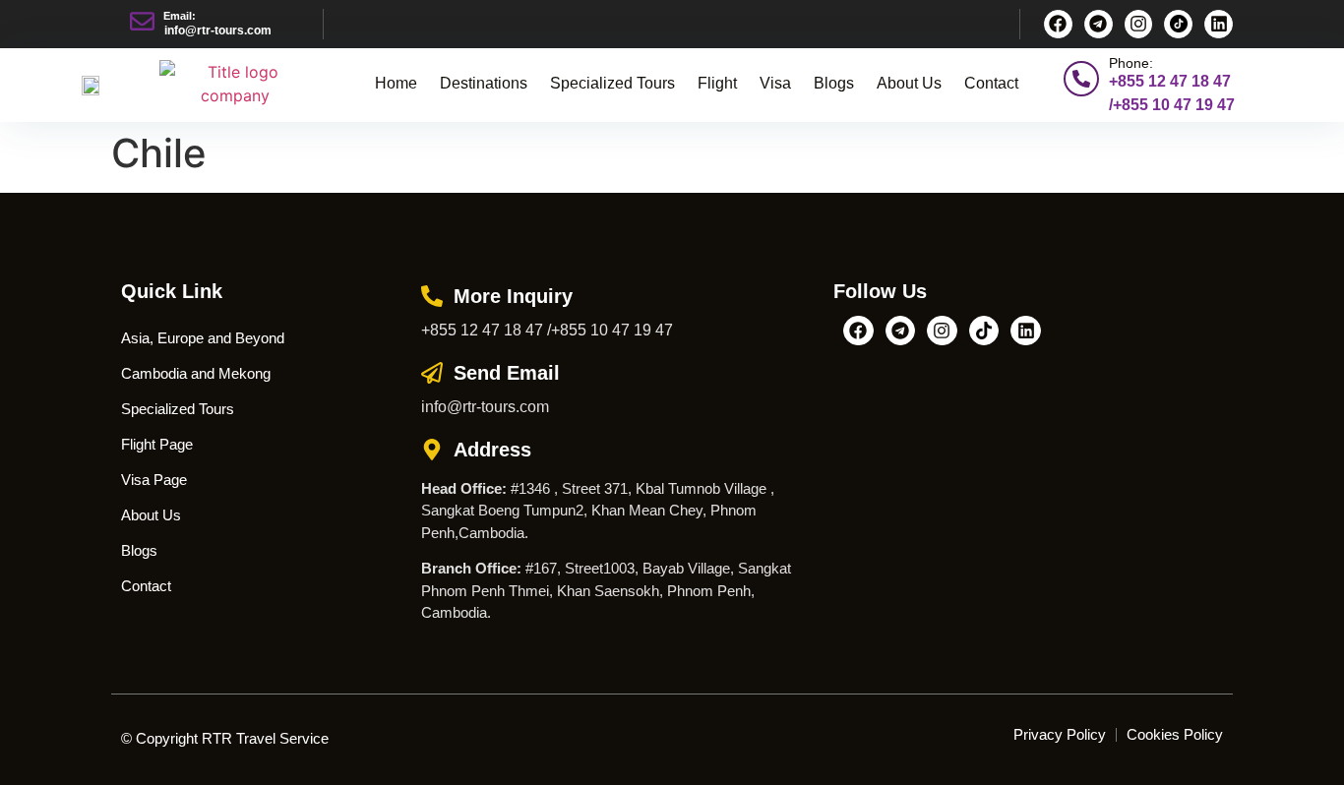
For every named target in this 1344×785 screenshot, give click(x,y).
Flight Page (157, 444)
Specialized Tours (612, 83)
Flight (717, 83)
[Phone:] (1081, 78)
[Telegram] (1098, 24)
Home (396, 83)
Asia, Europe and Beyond (202, 338)
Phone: (1131, 63)
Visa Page (154, 479)
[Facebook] (1058, 24)
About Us (909, 83)
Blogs (834, 83)
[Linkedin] (1218, 24)
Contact (991, 83)
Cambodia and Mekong (196, 373)
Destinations (483, 83)
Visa (775, 83)
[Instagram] (1139, 24)
